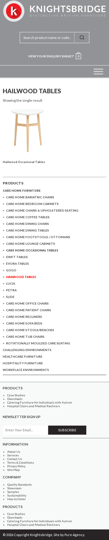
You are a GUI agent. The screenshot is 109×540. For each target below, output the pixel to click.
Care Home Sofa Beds (24, 323)
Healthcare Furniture (22, 356)
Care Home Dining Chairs (27, 223)
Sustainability (16, 495)
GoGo (11, 270)
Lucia (10, 283)
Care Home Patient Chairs (28, 310)
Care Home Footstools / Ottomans (38, 237)
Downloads (14, 399)
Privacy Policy (16, 466)
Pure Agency (74, 535)
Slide (10, 297)
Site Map (13, 469)
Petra (11, 290)
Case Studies (16, 395)
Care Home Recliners (24, 316)
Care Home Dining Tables (27, 230)
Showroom (14, 488)
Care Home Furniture (22, 190)
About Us (13, 451)
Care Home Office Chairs (27, 303)
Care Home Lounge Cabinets (30, 243)
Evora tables (17, 263)
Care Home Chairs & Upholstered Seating (42, 210)
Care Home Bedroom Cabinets (32, 204)
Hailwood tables (21, 277)
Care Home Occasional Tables (32, 250)
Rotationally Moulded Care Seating (38, 343)
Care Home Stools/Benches (30, 330)
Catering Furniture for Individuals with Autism (39, 402)
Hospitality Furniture (23, 363)
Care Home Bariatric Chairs (30, 197)
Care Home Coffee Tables (28, 217)
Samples (13, 492)
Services (13, 455)
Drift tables (17, 257)
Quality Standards (19, 484)
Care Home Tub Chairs (25, 336)
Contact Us (14, 459)
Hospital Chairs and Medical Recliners (33, 406)
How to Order (16, 499)
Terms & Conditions (20, 462)
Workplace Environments (26, 370)
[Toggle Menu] (98, 71)
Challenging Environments (27, 350)
